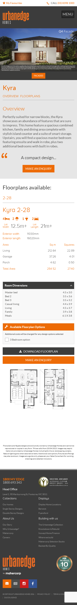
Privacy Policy (43, 594)
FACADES (38, 75)
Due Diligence (10, 598)
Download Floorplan (40, 351)
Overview (11, 96)
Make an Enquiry (38, 168)
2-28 (7, 197)
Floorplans (30, 96)
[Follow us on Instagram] (24, 583)
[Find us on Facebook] (32, 583)
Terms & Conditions (62, 594)
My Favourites (14, 3)
